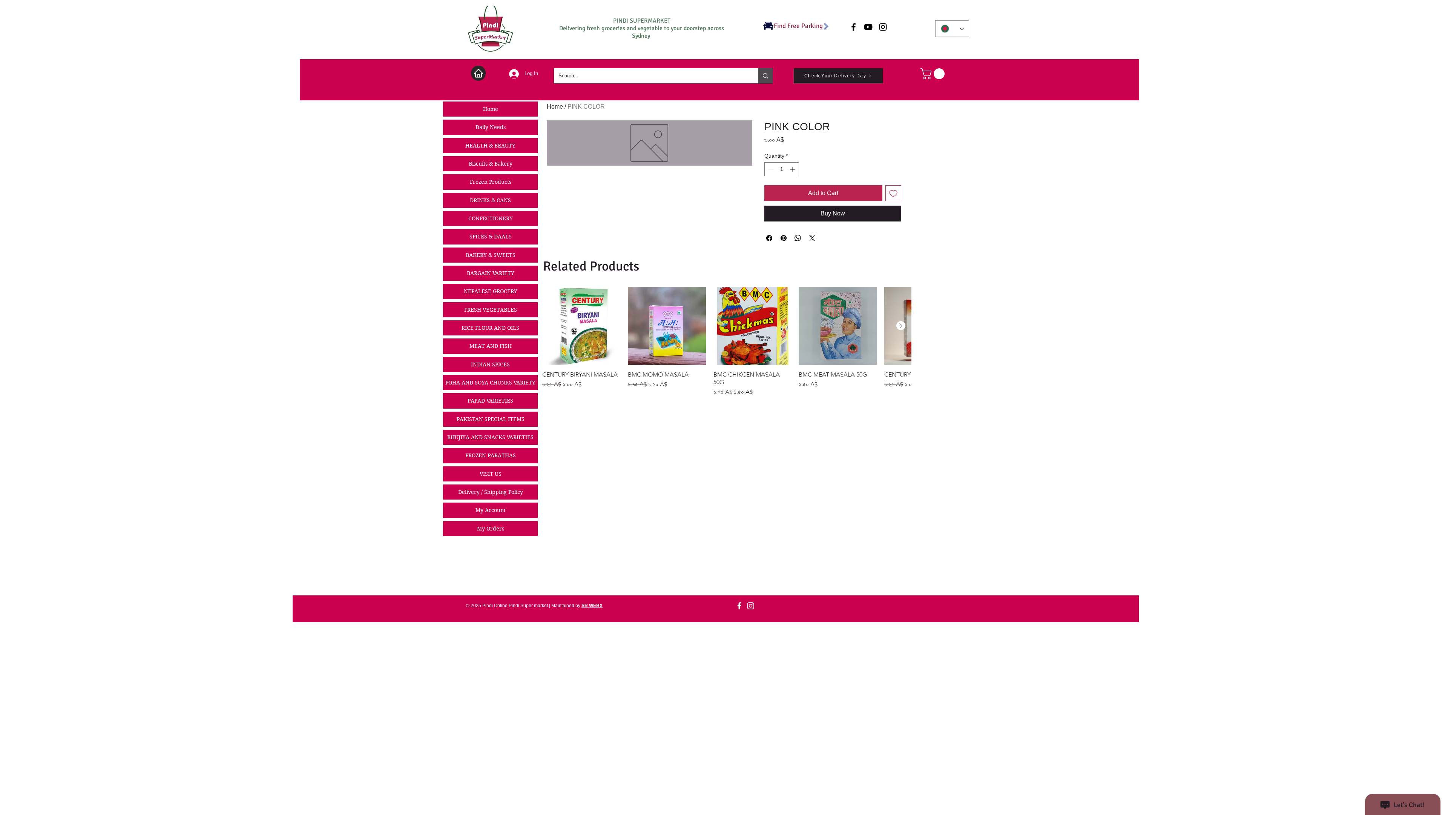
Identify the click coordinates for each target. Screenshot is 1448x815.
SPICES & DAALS (490, 236)
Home (490, 109)
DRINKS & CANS (490, 200)
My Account (491, 510)
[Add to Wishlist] (893, 193)
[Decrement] (770, 169)
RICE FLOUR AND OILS (490, 327)
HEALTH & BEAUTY (490, 145)
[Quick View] (581, 326)
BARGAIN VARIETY (490, 273)
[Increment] (793, 169)
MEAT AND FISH (490, 346)
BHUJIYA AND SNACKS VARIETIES (490, 437)
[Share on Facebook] (769, 238)
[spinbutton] (781, 169)
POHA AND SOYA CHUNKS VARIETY (490, 382)
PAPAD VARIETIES (490, 400)
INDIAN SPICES (490, 364)
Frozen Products (490, 181)
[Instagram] (750, 605)
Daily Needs (491, 127)
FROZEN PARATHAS (490, 455)
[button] (933, 73)
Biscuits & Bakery (490, 163)
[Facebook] (739, 605)
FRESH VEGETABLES (490, 309)
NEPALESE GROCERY (490, 291)
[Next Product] (900, 325)
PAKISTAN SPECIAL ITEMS (491, 419)
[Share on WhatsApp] (797, 238)
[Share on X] (812, 238)
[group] (726, 341)
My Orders (490, 528)
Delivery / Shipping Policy (490, 492)
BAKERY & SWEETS (490, 255)
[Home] (478, 73)
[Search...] (765, 75)
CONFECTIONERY (490, 218)
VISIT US (491, 474)
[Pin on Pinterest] (783, 238)
